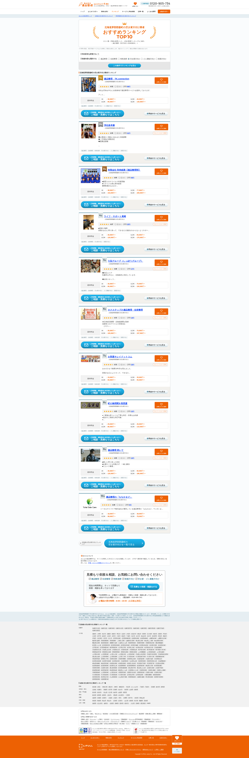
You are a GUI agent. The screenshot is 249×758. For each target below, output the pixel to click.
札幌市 (99, 689)
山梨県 (120, 692)
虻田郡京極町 (134, 645)
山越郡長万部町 (130, 640)
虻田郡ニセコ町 (96, 645)
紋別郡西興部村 (131, 665)
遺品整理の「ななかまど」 (119, 497)
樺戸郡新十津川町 (161, 649)
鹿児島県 (143, 703)
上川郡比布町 (96, 654)
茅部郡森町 (113, 640)
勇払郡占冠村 (96, 656)
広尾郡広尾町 (158, 672)
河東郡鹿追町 (96, 672)
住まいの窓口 (84, 721)
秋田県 (126, 689)
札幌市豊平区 (128, 628)
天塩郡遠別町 (141, 658)
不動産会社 (151, 721)
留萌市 (144, 634)
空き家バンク (136, 721)
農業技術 (159, 713)
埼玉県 (128, 687)
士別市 (109, 636)
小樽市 (99, 634)
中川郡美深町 (131, 656)
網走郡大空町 (149, 665)
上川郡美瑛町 (131, 654)
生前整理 (113, 59)
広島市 (120, 700)
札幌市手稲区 (160, 628)
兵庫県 (125, 698)
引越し (92, 713)
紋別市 (104, 636)
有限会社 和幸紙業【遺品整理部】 (124, 170)
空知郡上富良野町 (141, 654)
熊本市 (126, 703)
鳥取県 (94, 700)
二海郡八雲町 (121, 640)
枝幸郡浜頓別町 (96, 661)
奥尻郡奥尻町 (105, 643)
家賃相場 (143, 721)
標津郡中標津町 (158, 677)
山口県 (126, 700)
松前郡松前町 (135, 638)
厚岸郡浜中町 (105, 677)
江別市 (94, 636)
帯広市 (119, 634)
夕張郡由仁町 (116, 649)
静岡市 (104, 695)
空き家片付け (135, 59)
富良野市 (154, 636)
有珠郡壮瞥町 (96, 668)
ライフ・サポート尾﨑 (115, 216)
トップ (82, 11)
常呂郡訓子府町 (141, 663)
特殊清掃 (123, 59)
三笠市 (119, 636)
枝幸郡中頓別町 (106, 661)
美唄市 (160, 634)
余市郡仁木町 (131, 647)
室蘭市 (109, 634)
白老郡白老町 (105, 668)
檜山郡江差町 (139, 640)
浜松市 (109, 695)
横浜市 (111, 687)
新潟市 (99, 692)
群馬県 (163, 687)
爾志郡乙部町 (96, 643)
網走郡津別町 (105, 663)
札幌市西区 (144, 628)
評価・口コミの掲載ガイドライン (99, 563)
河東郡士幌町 (152, 670)
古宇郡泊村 (95, 647)
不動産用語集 (84, 723)
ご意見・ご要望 (159, 749)
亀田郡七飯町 (96, 640)
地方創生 (105, 713)
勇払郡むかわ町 (141, 668)
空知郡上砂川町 (106, 649)
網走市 (139, 634)
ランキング (115, 11)
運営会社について (148, 749)
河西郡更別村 (141, 672)
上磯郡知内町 (153, 638)
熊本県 (121, 703)
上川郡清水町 (113, 672)
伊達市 (94, 638)
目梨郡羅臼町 (105, 679)
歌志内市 (143, 636)
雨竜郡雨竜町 (116, 652)
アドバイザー (156, 719)
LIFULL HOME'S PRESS (111, 723)
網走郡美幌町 (96, 663)
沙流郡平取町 (159, 668)
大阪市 (115, 698)
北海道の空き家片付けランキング (91, 543)
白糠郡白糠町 (141, 677)
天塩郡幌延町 (162, 661)
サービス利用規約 (102, 749)
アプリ (128, 723)
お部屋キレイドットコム (120, 356)
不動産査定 (124, 719)
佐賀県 (112, 703)
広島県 (115, 700)
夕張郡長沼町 (124, 649)
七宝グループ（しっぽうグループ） (125, 261)
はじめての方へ (93, 11)
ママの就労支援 (113, 713)
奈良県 (136, 698)
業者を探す (104, 11)
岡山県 (104, 700)
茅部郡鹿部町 (105, 640)
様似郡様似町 (113, 670)
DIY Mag (122, 723)
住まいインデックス (103, 721)
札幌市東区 (111, 628)
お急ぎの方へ (164, 11)
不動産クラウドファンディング (128, 713)
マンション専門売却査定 (136, 719)
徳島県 (131, 700)
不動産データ (135, 723)
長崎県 (117, 703)
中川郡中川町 (150, 656)
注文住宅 (106, 719)
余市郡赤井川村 (148, 647)
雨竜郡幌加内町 (160, 656)
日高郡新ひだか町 (133, 670)
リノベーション (115, 719)
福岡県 (94, 703)
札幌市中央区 (96, 628)
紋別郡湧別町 (105, 665)
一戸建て (100, 719)
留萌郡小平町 (105, 658)
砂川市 (138, 636)
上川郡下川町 (122, 656)
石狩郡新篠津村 (126, 638)
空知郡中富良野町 (152, 654)
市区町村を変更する (89, 54)
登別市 (160, 636)
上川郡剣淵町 (113, 656)
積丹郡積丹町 (113, 647)
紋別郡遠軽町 (96, 665)
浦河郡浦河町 (105, 670)
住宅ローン (93, 721)
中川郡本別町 (122, 674)
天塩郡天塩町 (149, 658)
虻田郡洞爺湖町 (122, 668)
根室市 (123, 636)
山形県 (131, 689)
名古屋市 (121, 695)
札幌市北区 (104, 628)
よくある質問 (151, 11)
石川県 (110, 692)
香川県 (136, 700)
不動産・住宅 (84, 713)
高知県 (146, 700)
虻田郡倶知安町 (143, 645)
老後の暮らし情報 (150, 713)
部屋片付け (162, 59)
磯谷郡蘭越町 (159, 643)
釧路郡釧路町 (157, 674)
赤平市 (99, 636)
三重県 (128, 695)
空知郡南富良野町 (163, 654)
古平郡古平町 (122, 647)
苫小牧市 (149, 634)
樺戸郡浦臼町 (150, 649)
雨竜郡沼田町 (133, 652)
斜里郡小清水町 (131, 663)
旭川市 (104, 634)
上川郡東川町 (122, 654)
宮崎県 (137, 703)
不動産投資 (147, 719)
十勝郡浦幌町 (148, 674)
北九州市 (100, 703)
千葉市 (147, 687)
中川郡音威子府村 (141, 656)
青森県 (105, 689)
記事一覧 (141, 11)
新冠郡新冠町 (96, 670)
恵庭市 (165, 636)
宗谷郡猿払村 (158, 658)
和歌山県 (142, 698)
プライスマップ (114, 721)
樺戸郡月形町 (142, 649)
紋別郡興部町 (122, 665)
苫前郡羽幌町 (122, 658)
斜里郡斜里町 (113, 663)
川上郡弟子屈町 (122, 677)
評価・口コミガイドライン (133, 749)
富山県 (105, 692)
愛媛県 (141, 700)
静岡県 (99, 695)
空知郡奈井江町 (96, 649)
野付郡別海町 (149, 677)
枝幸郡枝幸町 (116, 661)
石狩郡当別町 (117, 638)
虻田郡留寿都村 (115, 645)
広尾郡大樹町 (149, 672)
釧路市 (114, 634)
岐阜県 (94, 695)
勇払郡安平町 (132, 668)
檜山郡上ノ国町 (148, 640)
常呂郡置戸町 (150, 663)
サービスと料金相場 (128, 11)
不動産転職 (143, 723)
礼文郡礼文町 (133, 661)
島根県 (99, 700)
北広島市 (99, 638)
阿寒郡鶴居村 (132, 677)
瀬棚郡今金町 (113, 643)
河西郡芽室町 (122, 672)
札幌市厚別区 (152, 628)
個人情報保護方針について (116, 749)
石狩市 (105, 638)
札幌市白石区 (119, 628)
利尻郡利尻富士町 (152, 661)
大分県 (133, 703)
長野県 (125, 692)
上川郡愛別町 (105, 654)
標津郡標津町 (96, 679)
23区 (98, 687)
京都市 (104, 698)
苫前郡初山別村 (131, 658)
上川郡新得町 (105, 672)
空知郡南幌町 (158, 647)
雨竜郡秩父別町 (106, 652)
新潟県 (94, 692)
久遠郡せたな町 (122, 643)
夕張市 (128, 634)
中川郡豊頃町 (113, 674)
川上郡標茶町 (113, 677)
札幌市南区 (136, 628)
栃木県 (158, 687)
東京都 (94, 687)
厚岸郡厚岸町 (96, 677)
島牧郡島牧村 (132, 643)
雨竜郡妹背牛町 (96, 652)
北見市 (123, 634)
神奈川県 (104, 687)
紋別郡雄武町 (141, 665)
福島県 (136, 689)
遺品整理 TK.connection (116, 79)
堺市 (120, 698)
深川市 (149, 636)
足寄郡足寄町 (131, 674)
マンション (93, 719)
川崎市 (116, 687)
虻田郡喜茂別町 (125, 645)
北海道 (94, 689)
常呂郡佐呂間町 (160, 663)
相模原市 (121, 687)
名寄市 (114, 636)
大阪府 (110, 698)
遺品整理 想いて (116, 450)
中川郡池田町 (105, 674)
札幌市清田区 (96, 630)
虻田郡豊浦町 (158, 665)
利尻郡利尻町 (142, 661)
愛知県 (115, 695)
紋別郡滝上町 (113, 665)
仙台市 (120, 689)
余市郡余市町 (139, 647)
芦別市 (165, 634)
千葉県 (142, 687)
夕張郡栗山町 (133, 649)
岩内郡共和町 (153, 645)
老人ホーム (98, 713)
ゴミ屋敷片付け (149, 59)
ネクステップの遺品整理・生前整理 (125, 310)
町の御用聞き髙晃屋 (117, 403)
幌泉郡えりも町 (122, 670)
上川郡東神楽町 (151, 652)
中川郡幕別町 (96, 674)
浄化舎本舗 (109, 125)
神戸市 (130, 698)
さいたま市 (134, 687)
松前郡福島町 (144, 638)
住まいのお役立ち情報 (96, 723)
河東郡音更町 (143, 670)
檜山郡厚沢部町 (158, 640)
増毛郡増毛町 (96, 658)
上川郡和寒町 (105, 656)
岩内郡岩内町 (162, 645)
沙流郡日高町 (150, 668)
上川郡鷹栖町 (142, 652)
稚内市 (155, 634)
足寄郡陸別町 (139, 674)
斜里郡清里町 (122, 663)
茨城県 (153, 687)
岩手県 (110, 689)
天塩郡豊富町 (124, 661)
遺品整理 (104, 59)
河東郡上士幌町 (161, 670)
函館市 (94, 634)
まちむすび (159, 721)
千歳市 (128, 636)
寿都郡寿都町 (141, 643)
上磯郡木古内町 (162, 638)
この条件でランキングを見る (124, 66)
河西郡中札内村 (131, 672)
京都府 (99, 698)
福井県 (115, 692)
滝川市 (133, 636)
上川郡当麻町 (160, 652)
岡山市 (109, 700)
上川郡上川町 (113, 654)
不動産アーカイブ (126, 721)
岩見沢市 (133, 634)
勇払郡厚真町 (113, 668)
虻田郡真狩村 (106, 645)
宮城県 (115, 689)
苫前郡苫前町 (113, 658)
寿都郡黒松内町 (150, 643)
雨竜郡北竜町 (124, 652)
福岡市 (106, 703)
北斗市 (110, 638)
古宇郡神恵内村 (104, 647)
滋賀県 (94, 698)
